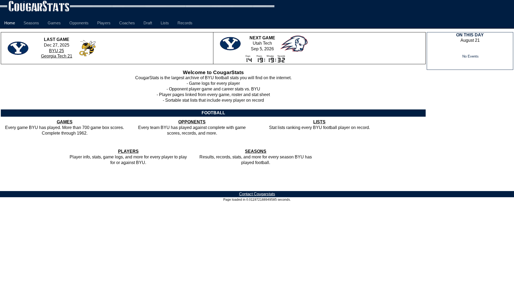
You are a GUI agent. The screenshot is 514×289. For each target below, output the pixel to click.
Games (54, 23)
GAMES (65, 122)
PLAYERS (128, 151)
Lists (165, 23)
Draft (147, 23)
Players (104, 23)
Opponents (79, 23)
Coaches (127, 23)
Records (184, 23)
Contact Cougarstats (257, 194)
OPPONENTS (192, 122)
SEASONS (255, 151)
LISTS (319, 122)
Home (9, 23)
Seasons (31, 23)
